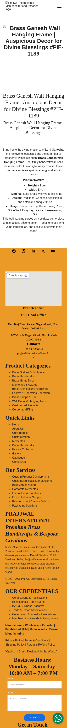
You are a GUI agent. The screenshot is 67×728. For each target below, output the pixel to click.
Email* (10, 678)
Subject (10, 692)
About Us (18, 428)
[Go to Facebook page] (14, 251)
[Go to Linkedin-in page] (33, 251)
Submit (34, 717)
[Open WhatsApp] (58, 718)
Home (16, 424)
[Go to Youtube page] (53, 251)
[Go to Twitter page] (43, 251)
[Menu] (59, 7)
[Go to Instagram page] (23, 251)
